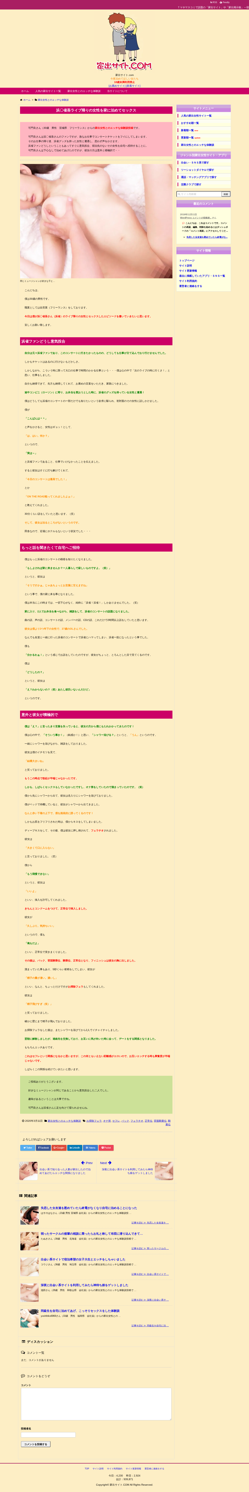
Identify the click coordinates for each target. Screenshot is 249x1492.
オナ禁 (107, 1120)
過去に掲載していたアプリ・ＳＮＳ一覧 (202, 275)
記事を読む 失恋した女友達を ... (150, 1222)
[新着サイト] (133, 85)
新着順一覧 (189, 130)
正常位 (148, 1120)
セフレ (116, 1120)
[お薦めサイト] (117, 85)
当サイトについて (117, 91)
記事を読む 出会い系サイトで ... (150, 1274)
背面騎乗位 (160, 1120)
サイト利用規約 (188, 280)
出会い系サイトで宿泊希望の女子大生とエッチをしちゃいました (83, 1259)
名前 (96, 1429)
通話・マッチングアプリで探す (199, 177)
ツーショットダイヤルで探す (197, 170)
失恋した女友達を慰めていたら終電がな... (206, 237)
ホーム (25, 91)
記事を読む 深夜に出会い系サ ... (150, 1299)
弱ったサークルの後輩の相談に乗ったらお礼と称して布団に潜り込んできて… (92, 1233)
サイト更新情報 (188, 270)
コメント (26, 1385)
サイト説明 (185, 265)
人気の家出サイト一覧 (48, 91)
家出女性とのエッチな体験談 (84, 91)
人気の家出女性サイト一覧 (196, 115)
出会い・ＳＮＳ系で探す (195, 162)
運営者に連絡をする (190, 286)
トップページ (186, 260)
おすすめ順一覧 (190, 123)
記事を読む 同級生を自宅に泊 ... (150, 1325)
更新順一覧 (191, 137)
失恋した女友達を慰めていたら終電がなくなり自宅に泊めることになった (89, 1207)
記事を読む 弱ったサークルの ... (150, 1248)
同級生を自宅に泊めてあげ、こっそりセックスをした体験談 (80, 1310)
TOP (87, 1468)
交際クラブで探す (191, 184)
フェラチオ (137, 1120)
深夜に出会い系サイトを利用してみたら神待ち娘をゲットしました (84, 1285)
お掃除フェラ (94, 1120)
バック (125, 1120)
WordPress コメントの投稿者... (195, 218)
